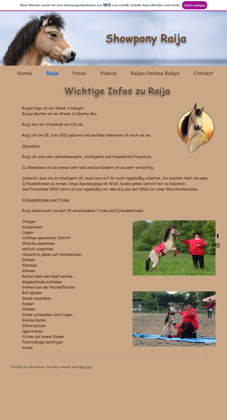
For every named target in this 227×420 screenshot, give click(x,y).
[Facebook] (218, 236)
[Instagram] (218, 245)
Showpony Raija (146, 37)
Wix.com (85, 367)
